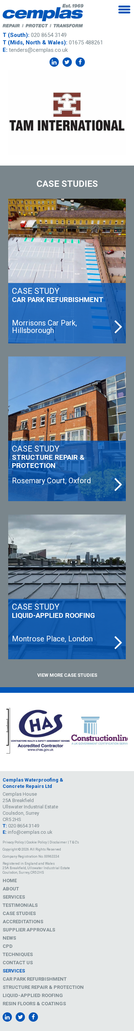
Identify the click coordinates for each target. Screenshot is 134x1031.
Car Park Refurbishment (35, 979)
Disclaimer (58, 842)
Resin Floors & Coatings (34, 1003)
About (11, 889)
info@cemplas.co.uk (30, 832)
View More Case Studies (67, 675)
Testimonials (20, 905)
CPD (8, 946)
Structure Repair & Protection (43, 987)
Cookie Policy (36, 842)
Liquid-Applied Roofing (33, 995)
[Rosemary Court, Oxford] (67, 428)
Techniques (18, 954)
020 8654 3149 (49, 35)
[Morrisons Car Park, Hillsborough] (67, 271)
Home (10, 880)
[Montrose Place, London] (67, 587)
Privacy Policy (13, 842)
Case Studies (19, 913)
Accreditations (23, 921)
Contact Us (18, 962)
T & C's (74, 842)
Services (14, 897)
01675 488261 (86, 42)
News (9, 938)
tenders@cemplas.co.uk (38, 50)
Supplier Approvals (29, 930)
